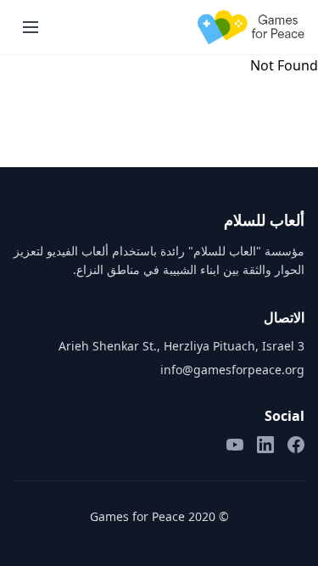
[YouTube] (234, 444)
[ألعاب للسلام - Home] (251, 27)
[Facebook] (295, 444)
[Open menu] (30, 27)
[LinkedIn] (265, 444)
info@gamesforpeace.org (232, 369)
